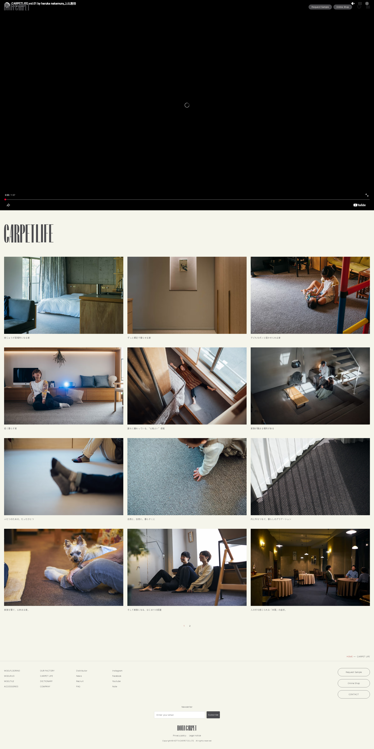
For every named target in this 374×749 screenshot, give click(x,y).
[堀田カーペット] (17, 7)
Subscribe (213, 714)
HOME (350, 656)
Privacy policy (179, 735)
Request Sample (320, 7)
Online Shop (342, 7)
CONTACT (354, 694)
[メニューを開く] (368, 7)
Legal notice (195, 735)
